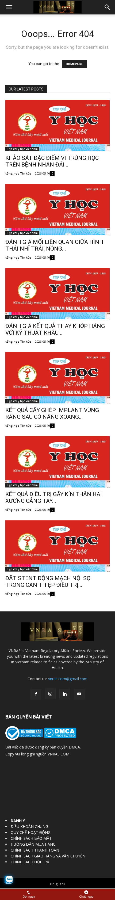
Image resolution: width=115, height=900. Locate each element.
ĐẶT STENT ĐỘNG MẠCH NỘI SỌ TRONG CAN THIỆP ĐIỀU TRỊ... (47, 581)
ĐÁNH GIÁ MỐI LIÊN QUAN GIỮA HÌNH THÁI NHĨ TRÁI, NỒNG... (54, 245)
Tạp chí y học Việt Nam (22, 149)
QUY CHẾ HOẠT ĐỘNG (31, 832)
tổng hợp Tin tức (18, 173)
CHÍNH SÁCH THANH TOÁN (35, 850)
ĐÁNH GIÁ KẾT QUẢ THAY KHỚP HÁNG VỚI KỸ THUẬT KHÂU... (55, 329)
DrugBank (57, 884)
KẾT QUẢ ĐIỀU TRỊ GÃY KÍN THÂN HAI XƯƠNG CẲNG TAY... (53, 497)
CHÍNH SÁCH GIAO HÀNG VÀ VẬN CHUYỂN (48, 856)
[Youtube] (79, 694)
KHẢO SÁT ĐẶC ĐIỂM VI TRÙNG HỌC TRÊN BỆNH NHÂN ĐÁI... (52, 161)
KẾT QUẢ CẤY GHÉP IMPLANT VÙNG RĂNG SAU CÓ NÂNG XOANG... (52, 413)
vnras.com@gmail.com (67, 678)
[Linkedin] (64, 694)
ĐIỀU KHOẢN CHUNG (29, 826)
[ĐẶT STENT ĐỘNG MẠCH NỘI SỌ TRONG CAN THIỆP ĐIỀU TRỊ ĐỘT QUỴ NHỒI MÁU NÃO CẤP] (57, 546)
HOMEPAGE (74, 64)
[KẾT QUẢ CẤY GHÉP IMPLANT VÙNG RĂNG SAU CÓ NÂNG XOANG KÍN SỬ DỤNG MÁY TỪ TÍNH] (57, 377)
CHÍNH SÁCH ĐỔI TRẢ (30, 861)
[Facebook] (35, 694)
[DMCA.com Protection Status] (59, 736)
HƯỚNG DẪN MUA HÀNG (33, 844)
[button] (9, 7)
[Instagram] (50, 694)
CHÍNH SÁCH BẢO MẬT (31, 838)
